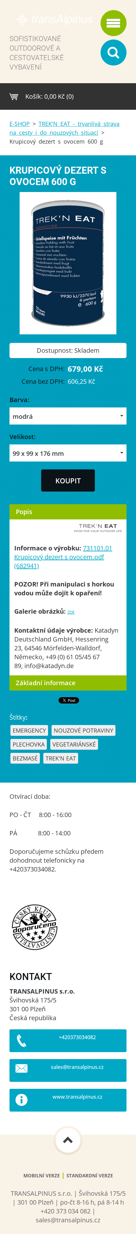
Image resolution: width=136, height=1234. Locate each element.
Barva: (19, 399)
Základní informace (46, 683)
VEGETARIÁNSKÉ (74, 744)
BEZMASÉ (25, 758)
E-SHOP (19, 123)
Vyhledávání (114, 52)
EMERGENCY (29, 730)
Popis (24, 511)
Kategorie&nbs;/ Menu (114, 23)
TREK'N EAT (61, 758)
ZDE (71, 612)
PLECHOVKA (29, 744)
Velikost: (22, 436)
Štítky (17, 717)
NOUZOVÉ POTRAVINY (83, 730)
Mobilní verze (41, 1175)
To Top (68, 1140)
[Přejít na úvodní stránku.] (52, 22)
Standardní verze (89, 1175)
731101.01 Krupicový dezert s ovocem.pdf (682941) (63, 557)
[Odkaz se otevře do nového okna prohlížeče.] (68, 332)
